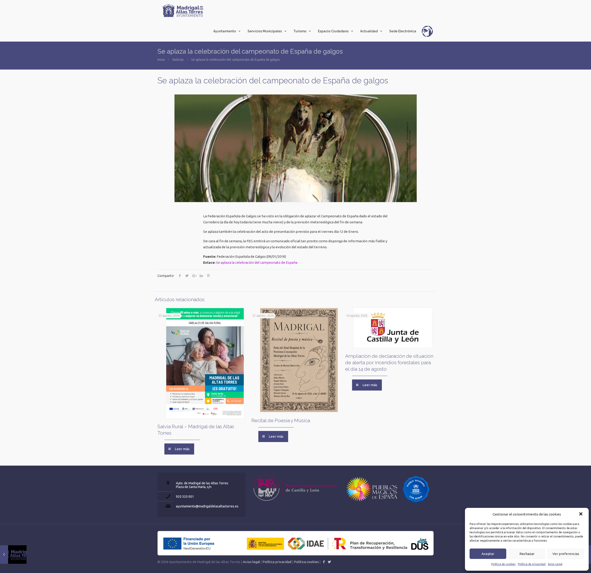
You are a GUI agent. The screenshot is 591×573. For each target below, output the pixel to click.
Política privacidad (276, 562)
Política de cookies (503, 564)
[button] (581, 514)
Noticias (178, 59)
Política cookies (306, 562)
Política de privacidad (532, 564)
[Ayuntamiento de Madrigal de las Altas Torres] (183, 10)
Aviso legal (251, 562)
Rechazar (526, 554)
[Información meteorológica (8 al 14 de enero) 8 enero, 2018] (13, 554)
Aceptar (488, 554)
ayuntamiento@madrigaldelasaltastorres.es (207, 506)
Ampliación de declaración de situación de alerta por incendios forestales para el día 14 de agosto (389, 362)
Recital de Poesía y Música (280, 420)
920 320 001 (185, 496)
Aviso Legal (555, 564)
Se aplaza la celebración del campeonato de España (256, 262)
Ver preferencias (565, 554)
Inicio (161, 59)
